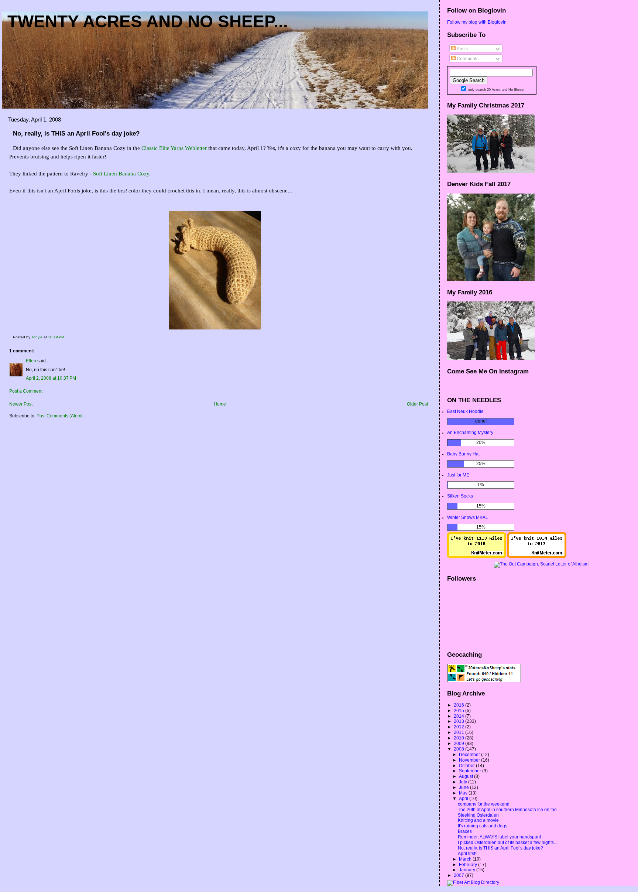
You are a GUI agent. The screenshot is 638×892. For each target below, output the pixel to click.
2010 (459, 738)
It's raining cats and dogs (482, 826)
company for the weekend (484, 804)
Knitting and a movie (478, 820)
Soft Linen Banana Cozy (121, 174)
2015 (459, 710)
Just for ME (458, 475)
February (468, 864)
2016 (459, 705)
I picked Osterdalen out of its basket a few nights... (507, 842)
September (470, 771)
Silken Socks (460, 496)
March (466, 859)
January (467, 870)
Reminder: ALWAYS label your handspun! (499, 837)
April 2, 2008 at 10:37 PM (51, 378)
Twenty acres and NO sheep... (147, 21)
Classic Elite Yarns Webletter (174, 148)
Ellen (31, 361)
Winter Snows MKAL (467, 517)
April (464, 798)
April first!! (467, 853)
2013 (459, 721)
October (467, 765)
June (464, 787)
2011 (459, 732)
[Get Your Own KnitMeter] (476, 556)
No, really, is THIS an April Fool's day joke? (500, 848)
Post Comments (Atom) (60, 416)
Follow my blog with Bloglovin (477, 22)
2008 (459, 749)
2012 (459, 727)
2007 (459, 875)
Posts (462, 49)
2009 (459, 743)
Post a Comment (25, 391)
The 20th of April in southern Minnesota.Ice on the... (509, 809)
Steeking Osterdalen (478, 815)
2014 (459, 716)
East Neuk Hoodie (465, 411)
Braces (465, 831)
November (470, 760)
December (470, 754)
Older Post (417, 404)
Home (220, 404)
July (463, 782)
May (464, 793)
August (466, 776)
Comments (467, 59)
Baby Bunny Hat (463, 454)
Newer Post (20, 404)
